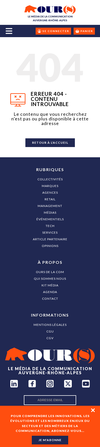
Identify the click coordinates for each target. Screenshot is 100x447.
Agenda (50, 292)
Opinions (50, 246)
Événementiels (50, 219)
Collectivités (50, 179)
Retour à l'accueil (50, 142)
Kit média (50, 285)
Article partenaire (50, 239)
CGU (50, 331)
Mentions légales (50, 325)
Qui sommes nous (50, 278)
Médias (50, 212)
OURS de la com (50, 272)
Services (50, 232)
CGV (50, 338)
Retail (50, 199)
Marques (50, 186)
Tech (50, 226)
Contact (50, 298)
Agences (50, 192)
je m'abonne (50, 440)
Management (50, 206)
